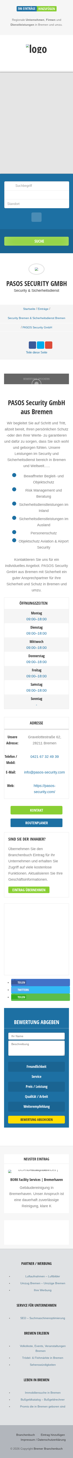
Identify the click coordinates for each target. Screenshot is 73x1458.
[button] (18, 982)
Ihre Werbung (43, 1290)
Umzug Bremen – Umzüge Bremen (42, 1283)
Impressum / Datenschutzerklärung (43, 1439)
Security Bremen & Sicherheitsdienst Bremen (36, 318)
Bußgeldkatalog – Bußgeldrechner (43, 1399)
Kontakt (36, 810)
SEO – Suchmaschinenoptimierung (42, 1318)
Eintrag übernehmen (28, 889)
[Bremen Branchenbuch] (36, 48)
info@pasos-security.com (44, 772)
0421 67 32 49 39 (44, 757)
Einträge (43, 308)
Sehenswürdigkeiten (43, 1364)
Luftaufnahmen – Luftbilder (42, 1276)
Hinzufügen (46, 9)
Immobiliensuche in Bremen (43, 1392)
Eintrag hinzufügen (53, 1434)
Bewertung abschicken (36, 1119)
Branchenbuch (25, 1434)
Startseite (29, 308)
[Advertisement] (36, 1264)
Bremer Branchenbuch (48, 1448)
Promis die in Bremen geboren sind (42, 1406)
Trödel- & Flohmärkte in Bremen (42, 1357)
